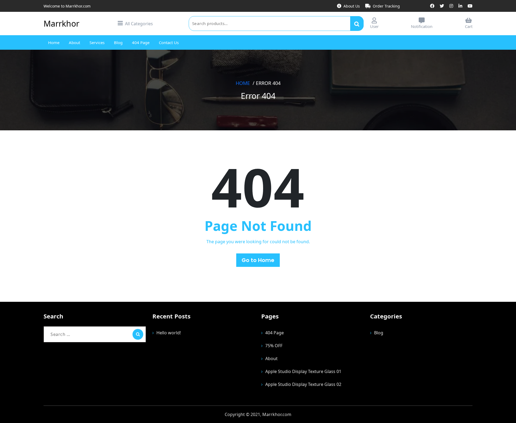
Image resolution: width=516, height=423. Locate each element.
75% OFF (273, 346)
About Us (351, 6)
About (74, 42)
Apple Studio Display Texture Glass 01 (303, 371)
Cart (468, 26)
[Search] (137, 334)
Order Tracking (386, 6)
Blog (118, 42)
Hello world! (168, 333)
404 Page (140, 42)
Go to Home (258, 260)
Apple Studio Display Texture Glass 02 (303, 384)
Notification (421, 26)
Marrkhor (61, 23)
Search (357, 23)
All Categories (139, 24)
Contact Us (169, 42)
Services (97, 42)
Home (53, 42)
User (374, 26)
